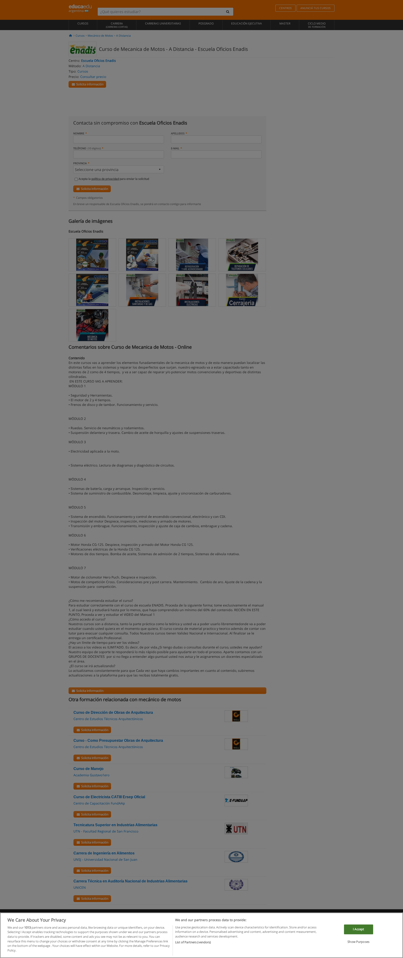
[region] (201, 935)
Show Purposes (358, 942)
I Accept (358, 929)
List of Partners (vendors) (193, 942)
